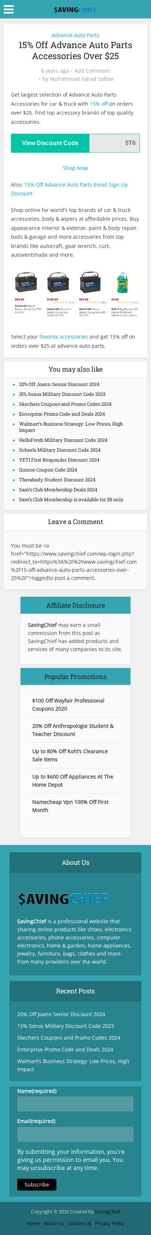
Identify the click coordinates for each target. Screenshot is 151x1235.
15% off (99, 103)
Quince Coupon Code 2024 (48, 469)
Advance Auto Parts (75, 35)
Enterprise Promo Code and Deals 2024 (62, 414)
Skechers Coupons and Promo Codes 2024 (65, 404)
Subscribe (37, 1184)
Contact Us (79, 1223)
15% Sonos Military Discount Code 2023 (62, 394)
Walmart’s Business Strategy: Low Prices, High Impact (71, 426)
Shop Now (75, 168)
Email (36, 1120)
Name (36, 1090)
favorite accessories (64, 336)
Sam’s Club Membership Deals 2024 (58, 489)
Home (33, 1223)
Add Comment (92, 71)
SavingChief (107, 1211)
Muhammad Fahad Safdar (82, 79)
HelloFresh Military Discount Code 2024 (63, 440)
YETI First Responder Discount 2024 (59, 459)
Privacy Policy (110, 1223)
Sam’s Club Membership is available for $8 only (71, 499)
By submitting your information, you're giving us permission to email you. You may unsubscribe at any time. (71, 1160)
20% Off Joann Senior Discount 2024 (59, 384)
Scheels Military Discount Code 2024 (60, 450)
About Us (54, 1223)
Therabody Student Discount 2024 (57, 479)
